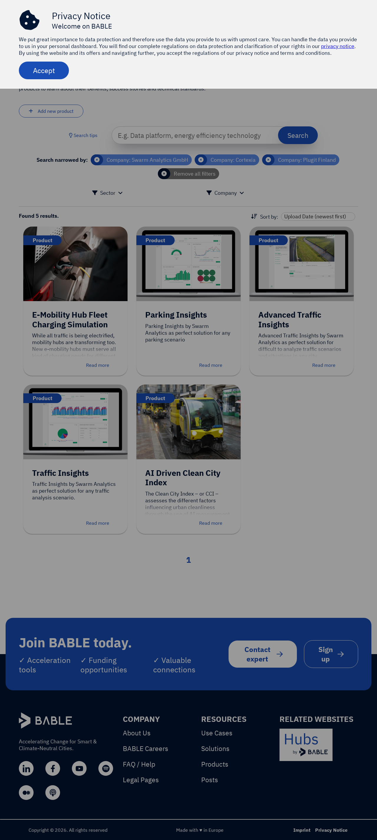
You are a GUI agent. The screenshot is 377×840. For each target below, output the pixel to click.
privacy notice (337, 46)
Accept (44, 70)
